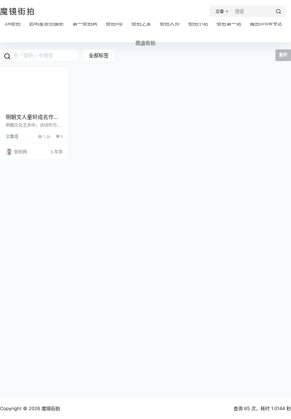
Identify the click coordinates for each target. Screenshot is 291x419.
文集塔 (12, 136)
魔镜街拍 (50, 408)
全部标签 (99, 55)
